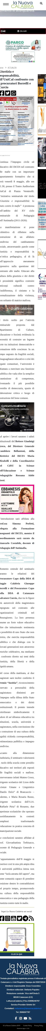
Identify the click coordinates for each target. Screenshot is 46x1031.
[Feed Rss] (30, 1019)
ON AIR (23, 31)
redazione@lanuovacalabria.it (28, 1008)
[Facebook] (16, 1019)
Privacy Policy (38, 1026)
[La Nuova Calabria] (22, 5)
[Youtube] (25, 1019)
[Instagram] (20, 1019)
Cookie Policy (27, 1026)
